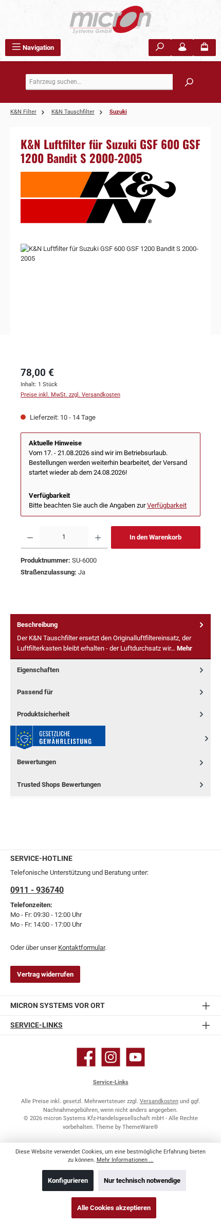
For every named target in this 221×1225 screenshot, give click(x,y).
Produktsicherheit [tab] (43, 714)
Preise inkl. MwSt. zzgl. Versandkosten (70, 394)
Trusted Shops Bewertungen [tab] (59, 784)
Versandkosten (159, 1101)
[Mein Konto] (182, 47)
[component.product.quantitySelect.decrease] (30, 537)
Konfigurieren (68, 1180)
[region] (110, 301)
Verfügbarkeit (167, 505)
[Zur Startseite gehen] (110, 19)
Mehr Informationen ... (125, 1160)
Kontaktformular (81, 947)
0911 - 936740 (37, 890)
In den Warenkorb (155, 537)
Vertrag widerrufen (45, 974)
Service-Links (36, 1025)
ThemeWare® (140, 1127)
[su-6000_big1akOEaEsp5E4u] (110, 301)
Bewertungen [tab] (36, 762)
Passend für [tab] (35, 692)
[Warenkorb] (204, 47)
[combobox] (113, 82)
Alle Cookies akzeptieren (114, 1208)
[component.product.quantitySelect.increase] (97, 537)
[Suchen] (160, 47)
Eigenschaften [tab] (38, 670)
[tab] (110, 636)
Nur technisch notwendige (142, 1180)
